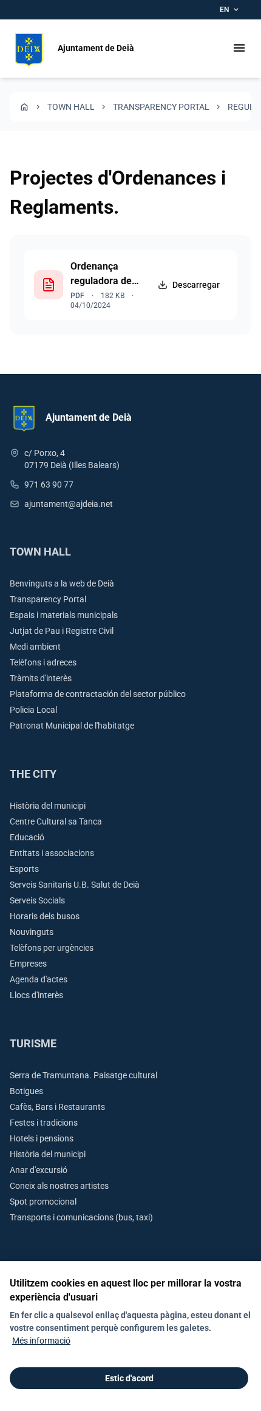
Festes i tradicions (44, 1122)
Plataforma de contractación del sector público (98, 694)
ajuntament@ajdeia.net (68, 504)
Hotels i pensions (41, 1138)
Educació (27, 837)
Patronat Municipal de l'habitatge (72, 725)
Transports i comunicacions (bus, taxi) (81, 1217)
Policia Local (33, 710)
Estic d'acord (129, 1378)
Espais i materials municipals (64, 615)
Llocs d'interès (36, 995)
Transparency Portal (161, 107)
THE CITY (33, 773)
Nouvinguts (31, 932)
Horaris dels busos (45, 916)
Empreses (28, 963)
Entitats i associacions (52, 853)
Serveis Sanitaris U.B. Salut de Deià (75, 884)
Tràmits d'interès (41, 678)
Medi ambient (35, 646)
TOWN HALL (71, 107)
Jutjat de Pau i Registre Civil (62, 631)
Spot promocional (43, 1201)
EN (230, 10)
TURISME (33, 1043)
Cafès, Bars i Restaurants (57, 1107)
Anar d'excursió (38, 1170)
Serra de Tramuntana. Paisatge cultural (83, 1075)
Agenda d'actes (38, 979)
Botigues (26, 1091)
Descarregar (196, 285)
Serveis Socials (37, 900)
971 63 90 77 (48, 484)
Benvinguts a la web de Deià (62, 583)
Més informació (41, 1340)
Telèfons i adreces (43, 662)
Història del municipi (48, 806)
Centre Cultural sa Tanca (56, 821)
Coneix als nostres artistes (59, 1186)
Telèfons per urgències (51, 948)
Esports (24, 869)
